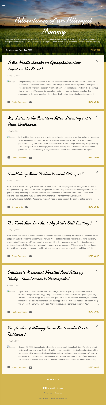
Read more (94, 102)
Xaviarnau (58, 393)
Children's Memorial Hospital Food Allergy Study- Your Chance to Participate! (45, 275)
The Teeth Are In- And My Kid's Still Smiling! (49, 223)
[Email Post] (30, 103)
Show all (95, 50)
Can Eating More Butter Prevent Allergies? (45, 174)
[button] (97, 61)
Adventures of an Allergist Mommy (53, 25)
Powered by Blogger (54, 388)
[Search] (102, 7)
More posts (53, 379)
